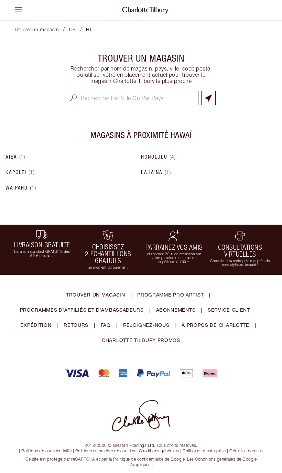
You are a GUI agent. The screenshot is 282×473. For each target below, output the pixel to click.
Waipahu (21, 188)
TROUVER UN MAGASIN (95, 295)
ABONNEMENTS (176, 310)
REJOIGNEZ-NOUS (146, 325)
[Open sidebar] (18, 10)
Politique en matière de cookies (105, 450)
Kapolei (20, 172)
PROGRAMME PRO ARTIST (170, 295)
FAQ (106, 325)
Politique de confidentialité (46, 450)
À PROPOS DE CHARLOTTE (215, 325)
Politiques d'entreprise (204, 450)
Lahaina (156, 172)
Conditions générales (159, 450)
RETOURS (76, 325)
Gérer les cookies (246, 450)
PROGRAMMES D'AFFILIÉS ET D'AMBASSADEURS (82, 310)
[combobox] (132, 98)
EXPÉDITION (35, 325)
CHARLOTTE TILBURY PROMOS (141, 340)
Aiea (15, 157)
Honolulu (158, 157)
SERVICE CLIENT (229, 310)
